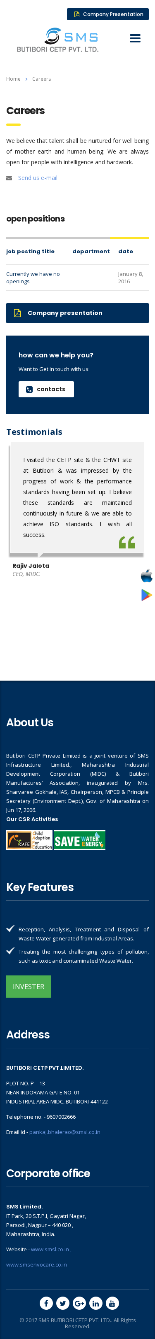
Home (13, 78)
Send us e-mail (37, 178)
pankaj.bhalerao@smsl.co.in (64, 1132)
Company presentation (65, 313)
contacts (51, 389)
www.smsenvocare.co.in (36, 1264)
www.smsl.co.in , (51, 1249)
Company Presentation (113, 14)
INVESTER (28, 986)
